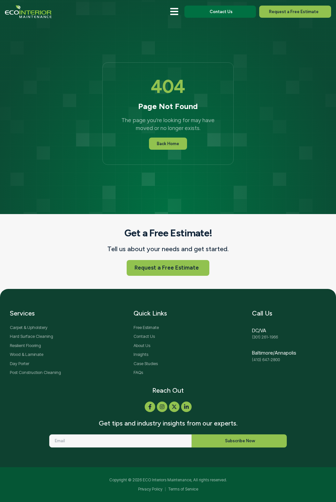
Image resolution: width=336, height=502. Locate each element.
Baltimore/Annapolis (274, 353)
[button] (174, 11)
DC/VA (259, 330)
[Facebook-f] (150, 407)
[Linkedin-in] (186, 407)
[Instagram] (162, 407)
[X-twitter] (174, 407)
